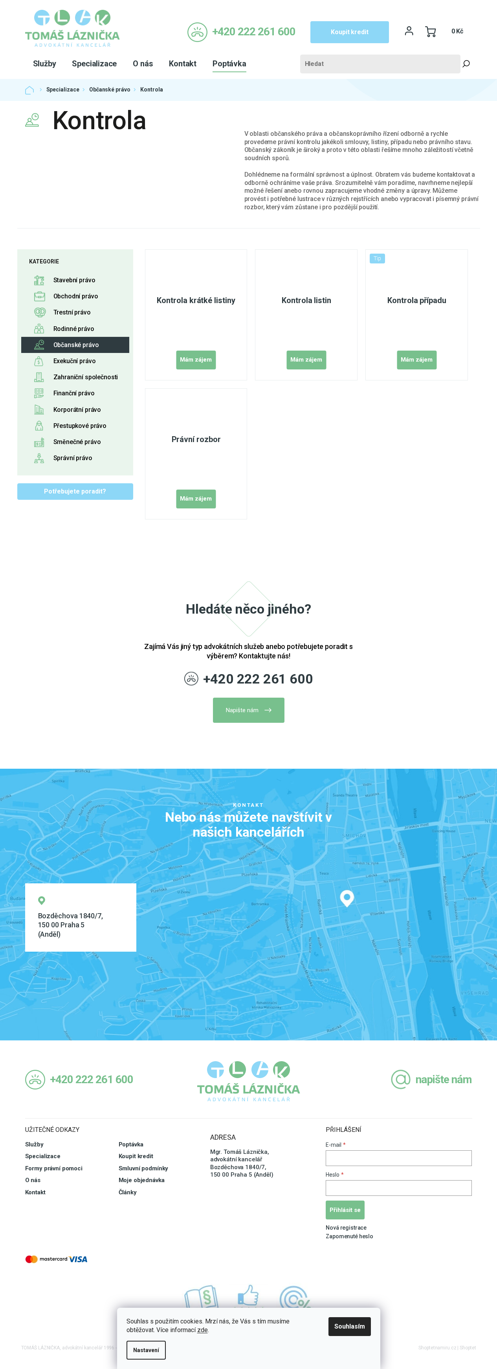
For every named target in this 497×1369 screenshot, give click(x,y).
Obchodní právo (75, 296)
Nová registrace (346, 1228)
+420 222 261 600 (258, 679)
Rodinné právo (73, 329)
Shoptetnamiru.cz (437, 1348)
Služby (34, 1144)
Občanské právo (76, 345)
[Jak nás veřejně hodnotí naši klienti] (248, 1300)
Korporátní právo (77, 409)
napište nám (444, 1079)
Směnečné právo (77, 442)
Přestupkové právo (79, 426)
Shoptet (468, 1348)
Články (128, 1192)
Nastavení (146, 1350)
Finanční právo (74, 393)
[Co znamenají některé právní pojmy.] (201, 1300)
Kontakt (35, 1192)
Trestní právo (72, 312)
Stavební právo (74, 280)
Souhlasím (349, 1326)
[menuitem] (44, 63)
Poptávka (131, 1144)
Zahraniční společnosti (85, 377)
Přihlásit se (345, 1210)
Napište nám (242, 710)
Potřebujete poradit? (75, 491)
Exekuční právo (74, 361)
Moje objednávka (142, 1180)
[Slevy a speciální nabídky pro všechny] (295, 1300)
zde (202, 1330)
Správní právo (72, 458)
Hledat (466, 64)
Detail (196, 360)
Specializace (43, 1156)
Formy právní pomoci (54, 1168)
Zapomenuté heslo (349, 1236)
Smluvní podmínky (144, 1168)
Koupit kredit (349, 32)
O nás (32, 1180)
